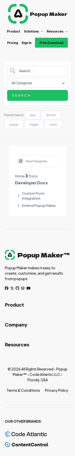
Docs (33, 176)
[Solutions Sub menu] (42, 31)
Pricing (12, 43)
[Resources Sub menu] (66, 31)
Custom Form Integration (33, 196)
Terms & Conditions (23, 390)
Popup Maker (48, 13)
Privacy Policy (56, 390)
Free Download (51, 43)
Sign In (26, 43)
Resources (55, 31)
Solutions (31, 31)
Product (13, 31)
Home (20, 176)
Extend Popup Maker (39, 205)
